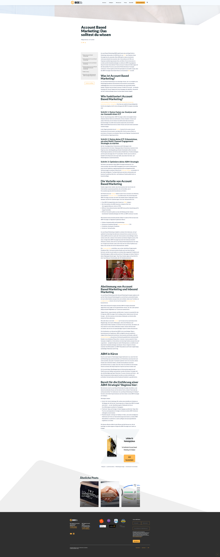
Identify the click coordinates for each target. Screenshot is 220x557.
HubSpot (113, 193)
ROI (129, 70)
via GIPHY (120, 281)
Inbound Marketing (105, 337)
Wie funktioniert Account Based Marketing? (90, 59)
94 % (125, 55)
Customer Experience (123, 224)
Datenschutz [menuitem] (138, 547)
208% (125, 202)
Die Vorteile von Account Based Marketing (89, 63)
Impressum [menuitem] (143, 547)
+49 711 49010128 (85, 528)
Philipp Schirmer (84, 39)
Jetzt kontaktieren (140, 2)
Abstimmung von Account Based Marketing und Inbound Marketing (90, 67)
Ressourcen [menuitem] (118, 2)
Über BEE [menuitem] (131, 2)
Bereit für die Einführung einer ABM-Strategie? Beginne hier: (89, 75)
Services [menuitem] (104, 2)
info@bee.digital (73, 526)
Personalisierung (130, 301)
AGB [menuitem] (148, 547)
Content (116, 320)
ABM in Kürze (86, 71)
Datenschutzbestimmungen (137, 536)
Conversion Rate (107, 248)
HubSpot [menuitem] (111, 2)
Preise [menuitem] (125, 2)
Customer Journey (113, 195)
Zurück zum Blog (89, 83)
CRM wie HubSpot (126, 170)
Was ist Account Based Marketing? (88, 55)
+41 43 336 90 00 (73, 527)
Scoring (118, 129)
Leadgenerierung (105, 301)
